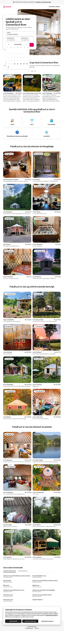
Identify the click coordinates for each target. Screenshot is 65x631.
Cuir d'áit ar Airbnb (54, 6)
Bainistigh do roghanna (47, 621)
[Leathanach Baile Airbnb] (7, 6)
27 (17, 64)
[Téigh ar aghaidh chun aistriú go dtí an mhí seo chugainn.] (26, 44)
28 (20, 64)
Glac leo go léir (13, 621)
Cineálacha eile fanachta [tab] (9, 571)
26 (14, 64)
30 (27, 64)
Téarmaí (36, 628)
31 (8, 67)
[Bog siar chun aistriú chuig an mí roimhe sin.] (8, 44)
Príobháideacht (29, 628)
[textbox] (13, 40)
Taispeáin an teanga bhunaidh (43, 2)
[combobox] (20, 34)
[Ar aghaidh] (35, 71)
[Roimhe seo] (29, 71)
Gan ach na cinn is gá (30, 621)
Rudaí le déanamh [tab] (23, 571)
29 (23, 64)
